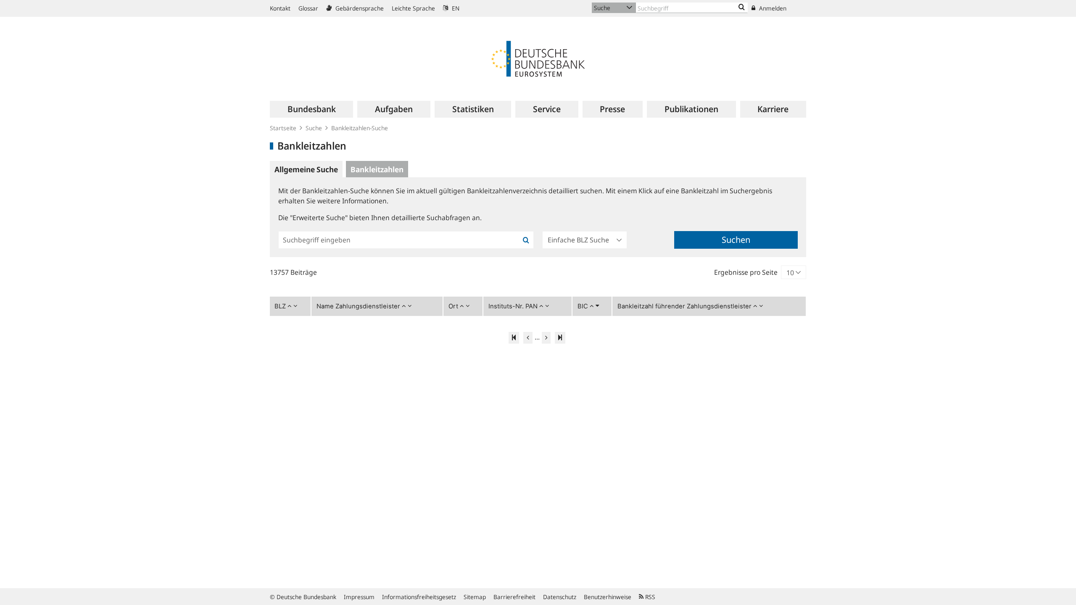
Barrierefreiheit (514, 597)
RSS (649, 597)
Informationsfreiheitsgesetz (419, 597)
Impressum (359, 597)
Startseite (283, 128)
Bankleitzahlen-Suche (359, 128)
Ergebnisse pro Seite (746, 272)
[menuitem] (311, 109)
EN (454, 8)
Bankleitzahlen (377, 169)
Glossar (308, 8)
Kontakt (280, 8)
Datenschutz (559, 597)
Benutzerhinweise (607, 597)
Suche (314, 128)
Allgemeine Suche (306, 169)
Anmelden (771, 8)
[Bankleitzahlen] (741, 8)
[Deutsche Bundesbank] (538, 58)
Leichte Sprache (413, 8)
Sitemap (475, 597)
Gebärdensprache (359, 8)
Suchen (736, 239)
